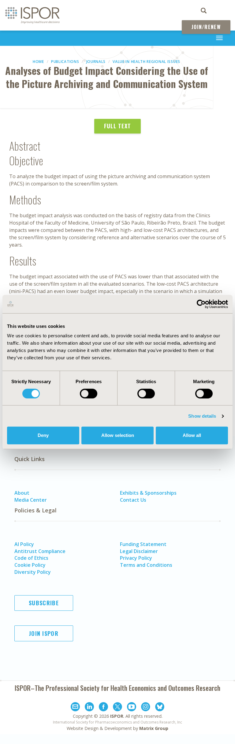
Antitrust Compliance (39, 551)
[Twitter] (117, 707)
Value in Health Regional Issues (146, 61)
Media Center (30, 500)
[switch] (88, 393)
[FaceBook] (103, 707)
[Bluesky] (159, 707)
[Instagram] (145, 707)
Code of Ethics (31, 558)
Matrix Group (153, 728)
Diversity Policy (32, 572)
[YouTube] (131, 707)
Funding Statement (143, 544)
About (21, 492)
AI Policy (24, 544)
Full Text (117, 126)
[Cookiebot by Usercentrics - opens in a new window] (201, 304)
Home (38, 61)
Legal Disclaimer (139, 551)
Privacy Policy (136, 558)
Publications (65, 61)
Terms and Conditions (146, 565)
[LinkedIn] (89, 707)
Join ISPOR (43, 633)
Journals (96, 61)
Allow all (192, 435)
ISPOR (116, 716)
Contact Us (133, 500)
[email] (75, 707)
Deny (43, 435)
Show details (202, 416)
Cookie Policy (30, 565)
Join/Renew (206, 27)
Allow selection (117, 435)
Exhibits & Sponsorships (148, 492)
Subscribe (44, 603)
